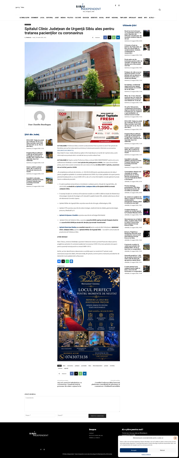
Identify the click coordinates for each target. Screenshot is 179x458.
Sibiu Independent (97, 365)
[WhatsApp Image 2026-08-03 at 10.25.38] (88, 127)
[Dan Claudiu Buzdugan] (39, 116)
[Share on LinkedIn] (71, 261)
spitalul (106, 365)
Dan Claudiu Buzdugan (39, 125)
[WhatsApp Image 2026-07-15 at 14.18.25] (88, 314)
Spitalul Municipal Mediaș (67, 227)
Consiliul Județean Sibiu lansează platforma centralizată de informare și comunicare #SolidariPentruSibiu (106, 384)
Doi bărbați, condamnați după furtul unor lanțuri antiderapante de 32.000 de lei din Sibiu (133, 87)
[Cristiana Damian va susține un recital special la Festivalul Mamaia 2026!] (146, 212)
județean (77, 365)
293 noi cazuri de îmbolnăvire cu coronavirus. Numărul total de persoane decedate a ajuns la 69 (69, 384)
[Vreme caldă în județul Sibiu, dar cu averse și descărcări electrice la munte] (49, 169)
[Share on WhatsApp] (67, 261)
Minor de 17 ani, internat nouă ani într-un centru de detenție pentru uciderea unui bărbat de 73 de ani (133, 98)
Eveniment (27, 24)
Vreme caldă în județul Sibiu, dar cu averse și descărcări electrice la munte (33, 169)
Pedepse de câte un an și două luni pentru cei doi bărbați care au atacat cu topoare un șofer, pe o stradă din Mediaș (133, 75)
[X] (109, 37)
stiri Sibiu (112, 365)
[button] (175, 438)
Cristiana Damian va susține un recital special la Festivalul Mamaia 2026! (133, 211)
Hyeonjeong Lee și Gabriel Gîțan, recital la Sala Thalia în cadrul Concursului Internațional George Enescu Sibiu (133, 222)
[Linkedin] (118, 37)
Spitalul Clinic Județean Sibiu (86, 186)
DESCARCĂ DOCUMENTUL (65, 150)
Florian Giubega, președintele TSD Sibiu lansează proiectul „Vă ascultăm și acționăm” (132, 188)
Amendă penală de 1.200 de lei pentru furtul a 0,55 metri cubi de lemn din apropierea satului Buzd (133, 258)
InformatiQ (109, 454)
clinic (64, 365)
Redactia (28, 37)
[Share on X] (63, 261)
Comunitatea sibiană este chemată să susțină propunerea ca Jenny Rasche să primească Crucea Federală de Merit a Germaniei (133, 175)
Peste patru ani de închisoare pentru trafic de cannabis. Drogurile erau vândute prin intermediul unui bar (133, 62)
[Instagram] (119, 5)
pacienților (84, 365)
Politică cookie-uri (146, 454)
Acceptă (133, 450)
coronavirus (70, 365)
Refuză (162, 450)
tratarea (60, 368)
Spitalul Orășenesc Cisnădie (68, 215)
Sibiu (89, 365)
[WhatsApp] (114, 37)
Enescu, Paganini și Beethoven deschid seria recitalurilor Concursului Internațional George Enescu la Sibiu (133, 235)
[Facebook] (115, 5)
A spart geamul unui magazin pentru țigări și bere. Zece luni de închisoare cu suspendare (133, 269)
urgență (66, 368)
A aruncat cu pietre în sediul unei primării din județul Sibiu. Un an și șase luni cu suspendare (133, 247)
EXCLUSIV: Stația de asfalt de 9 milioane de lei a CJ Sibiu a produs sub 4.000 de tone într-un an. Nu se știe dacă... (35, 143)
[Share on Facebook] (59, 261)
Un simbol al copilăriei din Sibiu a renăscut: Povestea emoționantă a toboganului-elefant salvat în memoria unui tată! (133, 200)
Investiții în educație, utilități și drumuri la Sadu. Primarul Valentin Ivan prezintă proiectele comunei (35, 181)
